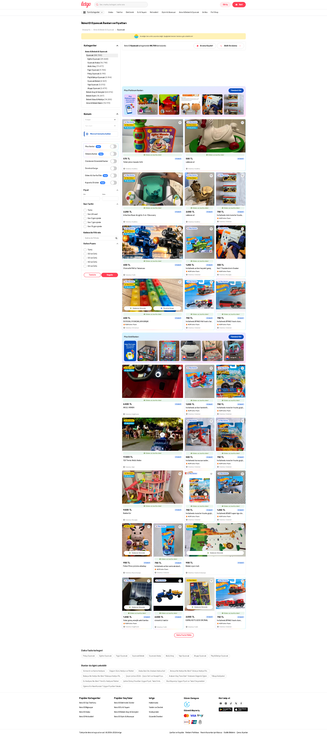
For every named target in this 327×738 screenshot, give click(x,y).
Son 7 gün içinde (94, 222)
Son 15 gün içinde (95, 226)
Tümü (90, 210)
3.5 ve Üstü (92, 258)
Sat (241, 4)
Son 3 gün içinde (94, 218)
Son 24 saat (93, 214)
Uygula (110, 275)
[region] (184, 104)
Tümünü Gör (236, 90)
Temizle (92, 275)
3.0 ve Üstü (92, 254)
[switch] (113, 146)
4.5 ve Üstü (92, 266)
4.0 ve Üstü (92, 262)
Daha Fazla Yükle (183, 635)
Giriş (225, 4)
